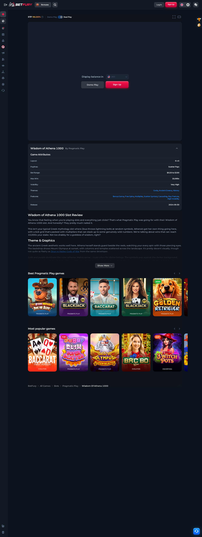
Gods (155, 190)
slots (56, 386)
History (176, 190)
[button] (42, 297)
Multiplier (139, 196)
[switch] (60, 17)
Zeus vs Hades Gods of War (65, 251)
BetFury (32, 386)
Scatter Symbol (150, 196)
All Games (45, 386)
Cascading (162, 196)
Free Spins (129, 196)
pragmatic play (70, 386)
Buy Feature (173, 196)
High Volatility (173, 199)
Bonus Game (118, 196)
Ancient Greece (165, 190)
